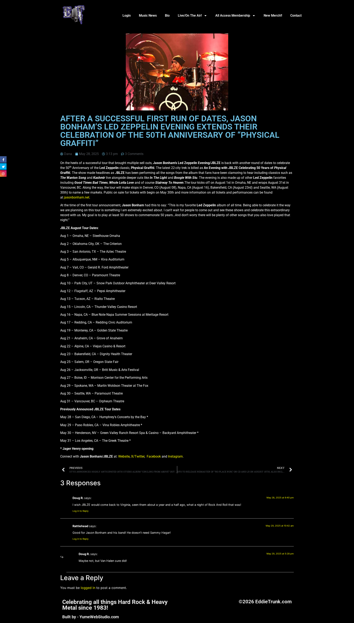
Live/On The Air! (190, 15)
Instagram (175, 456)
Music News (148, 15)
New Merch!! (273, 15)
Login (127, 15)
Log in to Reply (80, 510)
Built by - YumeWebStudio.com (90, 616)
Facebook (154, 456)
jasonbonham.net (76, 197)
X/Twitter (137, 456)
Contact (296, 15)
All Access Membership (232, 15)
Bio (167, 15)
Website (124, 456)
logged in (88, 588)
